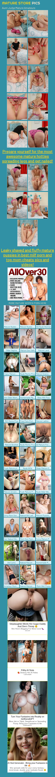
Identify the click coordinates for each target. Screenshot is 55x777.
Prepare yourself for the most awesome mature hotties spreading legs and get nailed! (27, 156)
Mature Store (21, 3)
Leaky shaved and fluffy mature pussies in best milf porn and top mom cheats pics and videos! (27, 257)
